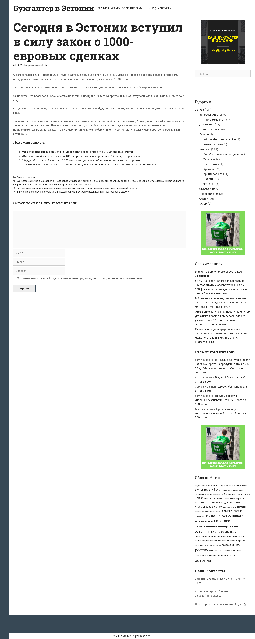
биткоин (243, 486)
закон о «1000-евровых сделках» (101, 181)
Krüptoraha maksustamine (219, 139)
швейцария (231, 555)
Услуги (116, 8)
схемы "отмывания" (234, 551)
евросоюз (241, 498)
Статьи (203, 198)
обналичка (216, 536)
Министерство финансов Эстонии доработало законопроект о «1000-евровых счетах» (78, 152)
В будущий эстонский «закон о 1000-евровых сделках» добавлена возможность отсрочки (81, 160)
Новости (30, 177)
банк (231, 486)
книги (230, 511)
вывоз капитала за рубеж (233, 490)
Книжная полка (209, 129)
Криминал (209, 169)
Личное (204, 134)
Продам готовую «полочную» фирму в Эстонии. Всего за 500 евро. (220, 400)
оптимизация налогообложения (210, 541)
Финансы (209, 184)
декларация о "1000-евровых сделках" (60, 181)
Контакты (164, 8)
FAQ (154, 8)
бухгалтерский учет (27, 181)
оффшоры (200, 545)
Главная (103, 8)
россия (201, 550)
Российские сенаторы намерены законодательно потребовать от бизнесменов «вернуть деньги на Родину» (77, 188)
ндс (234, 532)
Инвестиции (211, 164)
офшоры (217, 545)
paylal (197, 486)
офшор (208, 545)
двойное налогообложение (220, 494)
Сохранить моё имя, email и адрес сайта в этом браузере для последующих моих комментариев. (79, 278)
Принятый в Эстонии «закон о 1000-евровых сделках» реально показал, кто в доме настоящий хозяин (89, 164)
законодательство (229, 507)
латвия (238, 510)
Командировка (213, 144)
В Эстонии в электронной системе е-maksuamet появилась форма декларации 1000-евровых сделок (73, 191)
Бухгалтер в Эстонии (53, 8)
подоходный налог (231, 545)
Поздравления (208, 193)
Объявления (207, 189)
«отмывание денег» (219, 486)
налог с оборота (221, 532)
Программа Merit (214, 119)
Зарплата (209, 159)
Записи (20, 177)
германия (199, 494)
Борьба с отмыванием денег (222, 154)
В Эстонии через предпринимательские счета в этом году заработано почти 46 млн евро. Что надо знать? (220, 302)
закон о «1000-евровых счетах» (138, 181)
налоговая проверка (204, 521)
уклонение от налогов (215, 555)
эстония (87, 184)
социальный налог (217, 551)
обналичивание (202, 536)
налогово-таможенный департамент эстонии (57, 184)
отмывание (232, 541)
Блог (125, 8)
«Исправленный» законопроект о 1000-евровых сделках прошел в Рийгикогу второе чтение (82, 156)
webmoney (205, 486)
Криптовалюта (212, 174)
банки (237, 485)
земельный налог (212, 511)
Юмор (203, 203)
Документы (206, 124)
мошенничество (166, 181)
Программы (138, 8)
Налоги (208, 179)
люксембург (200, 516)
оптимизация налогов (233, 536)
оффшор (241, 541)
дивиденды (230, 498)
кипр (224, 511)
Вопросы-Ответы (210, 114)
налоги (27, 184)
